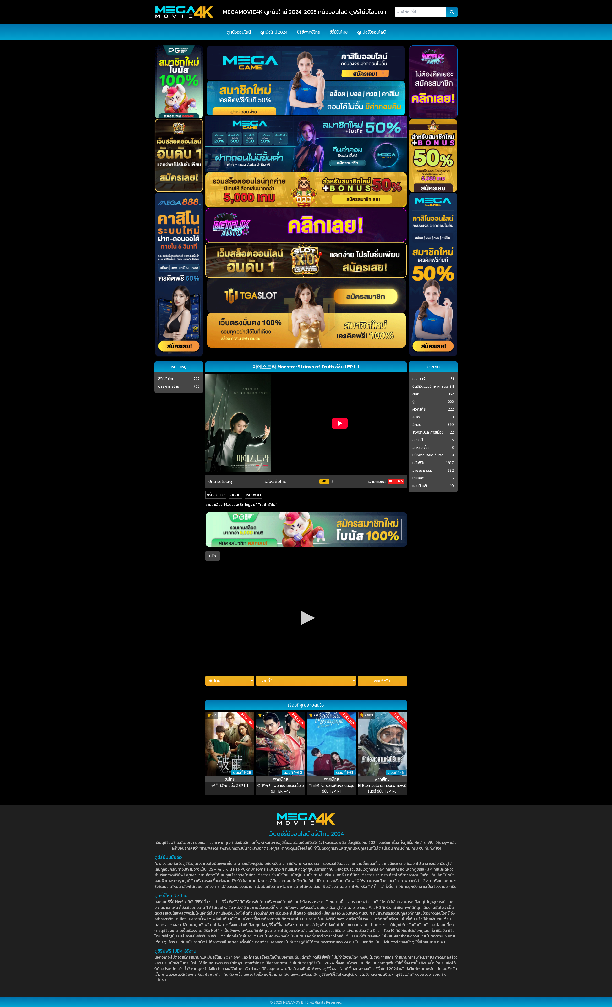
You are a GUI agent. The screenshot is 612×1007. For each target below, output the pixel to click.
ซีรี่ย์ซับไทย (339, 32)
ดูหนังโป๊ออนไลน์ (371, 32)
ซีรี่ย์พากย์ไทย (308, 32)
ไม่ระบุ (227, 481)
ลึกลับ (235, 494)
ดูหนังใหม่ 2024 (274, 32)
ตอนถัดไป (382, 681)
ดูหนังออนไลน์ (239, 32)
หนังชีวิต (253, 494)
